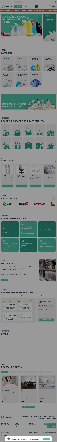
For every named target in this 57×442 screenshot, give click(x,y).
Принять (47, 438)
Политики (17, 439)
